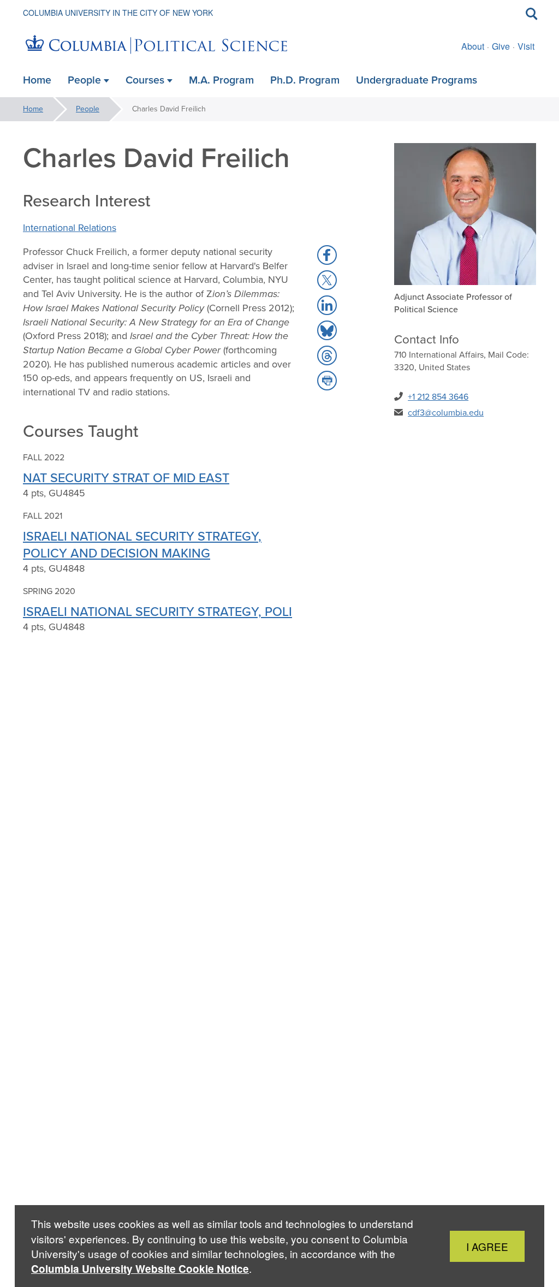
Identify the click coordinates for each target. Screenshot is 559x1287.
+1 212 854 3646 (438, 396)
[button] (327, 255)
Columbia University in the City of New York (118, 12)
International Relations (69, 228)
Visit (526, 46)
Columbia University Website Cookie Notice (140, 1268)
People (87, 109)
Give (501, 46)
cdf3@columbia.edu (446, 412)
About (472, 46)
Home (33, 109)
